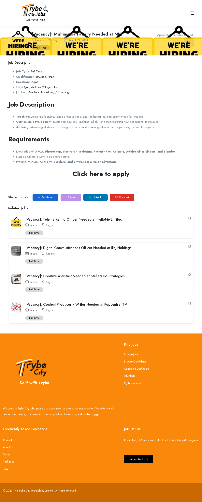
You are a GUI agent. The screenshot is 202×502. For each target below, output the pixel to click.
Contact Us (9, 440)
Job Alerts (129, 376)
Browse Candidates (135, 361)
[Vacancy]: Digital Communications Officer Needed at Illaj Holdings (78, 247)
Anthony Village (41, 87)
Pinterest (124, 197)
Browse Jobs (131, 354)
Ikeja (56, 87)
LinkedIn (97, 197)
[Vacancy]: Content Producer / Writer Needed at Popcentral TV (76, 304)
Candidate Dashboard (136, 369)
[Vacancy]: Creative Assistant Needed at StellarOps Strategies (75, 276)
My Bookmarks (132, 383)
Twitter (71, 197)
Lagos (56, 40)
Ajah (26, 87)
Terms (6, 454)
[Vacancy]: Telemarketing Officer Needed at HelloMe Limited (73, 219)
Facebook (47, 197)
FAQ (5, 469)
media (40, 40)
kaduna (50, 254)
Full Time (41, 48)
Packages (8, 462)
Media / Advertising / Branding (49, 92)
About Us (8, 447)
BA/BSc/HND (45, 77)
